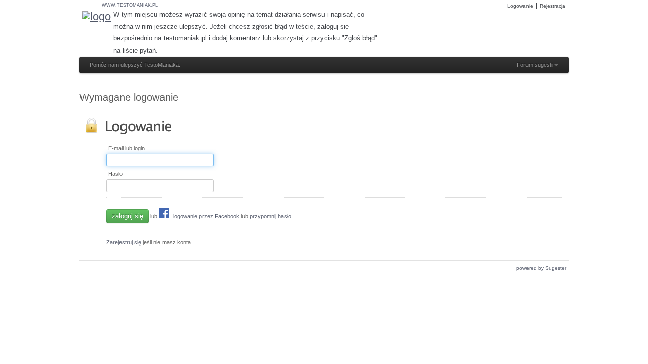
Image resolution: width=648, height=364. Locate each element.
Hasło (115, 174)
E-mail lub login (126, 148)
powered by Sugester (541, 268)
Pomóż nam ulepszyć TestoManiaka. (135, 65)
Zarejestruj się (123, 242)
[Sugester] (96, 16)
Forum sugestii (535, 65)
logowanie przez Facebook (205, 216)
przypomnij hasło (270, 216)
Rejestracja (552, 6)
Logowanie (520, 6)
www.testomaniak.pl (130, 5)
